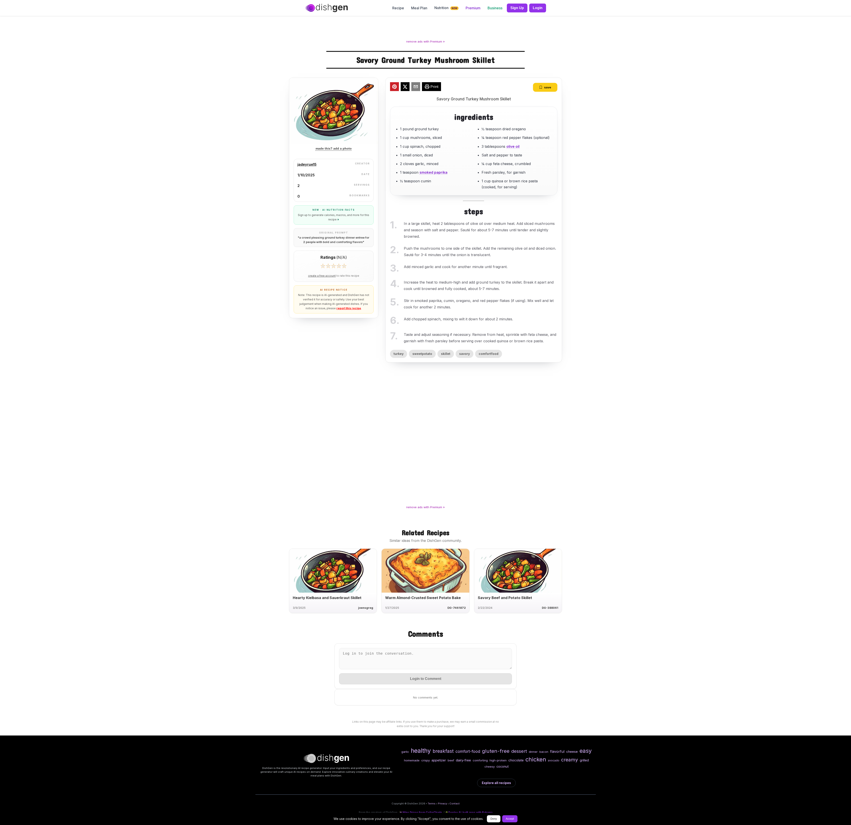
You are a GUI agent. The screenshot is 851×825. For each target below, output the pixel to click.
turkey (399, 354)
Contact (454, 803)
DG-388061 (550, 607)
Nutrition (445, 8)
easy (586, 750)
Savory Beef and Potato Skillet (505, 597)
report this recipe (348, 308)
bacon (543, 751)
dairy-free (463, 760)
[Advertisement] (425, 29)
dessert (519, 751)
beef (451, 760)
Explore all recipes (496, 783)
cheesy (489, 766)
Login (538, 8)
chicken (535, 759)
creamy (569, 760)
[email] (415, 87)
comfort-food (467, 751)
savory (464, 354)
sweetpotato (422, 354)
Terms (431, 803)
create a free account (322, 275)
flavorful (557, 751)
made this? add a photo (334, 148)
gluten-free (495, 751)
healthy (421, 750)
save (547, 87)
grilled (584, 760)
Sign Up (517, 8)
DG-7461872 (456, 607)
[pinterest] (394, 87)
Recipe (398, 8)
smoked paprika (433, 172)
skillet (445, 354)
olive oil (512, 146)
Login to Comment (425, 679)
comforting (480, 760)
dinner (533, 751)
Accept (510, 818)
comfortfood (488, 354)
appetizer (438, 760)
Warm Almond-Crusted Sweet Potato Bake (423, 597)
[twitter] (405, 87)
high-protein (498, 760)
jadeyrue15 (306, 164)
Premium (473, 8)
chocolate (516, 760)
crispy (425, 760)
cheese (572, 751)
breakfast (443, 751)
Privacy (442, 803)
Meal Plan (419, 8)
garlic (405, 751)
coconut (502, 766)
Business (495, 8)
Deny (493, 818)
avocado (553, 760)
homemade (412, 760)
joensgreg (365, 607)
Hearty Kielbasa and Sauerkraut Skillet (327, 597)
